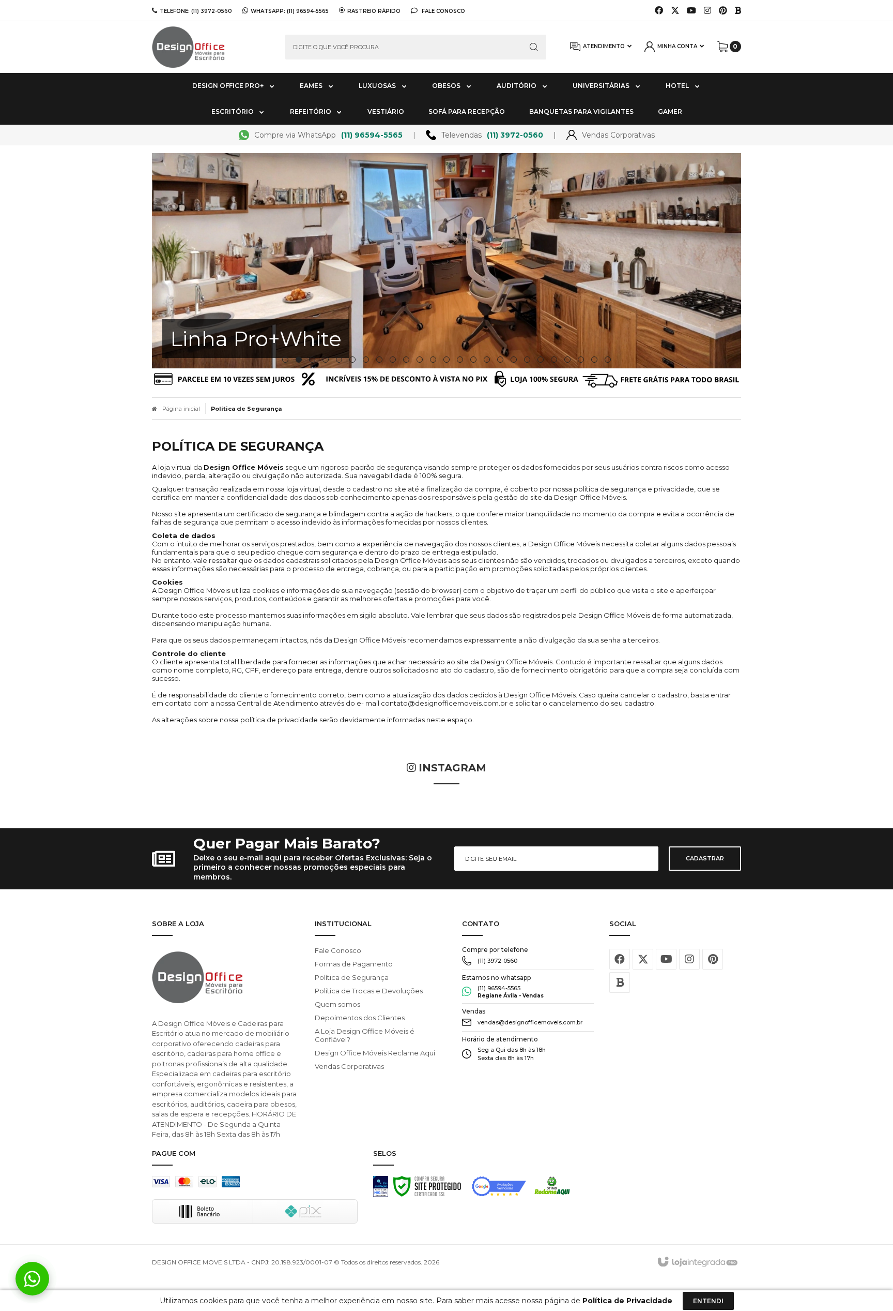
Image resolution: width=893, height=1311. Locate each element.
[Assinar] (705, 858)
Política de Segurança (352, 977)
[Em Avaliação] (381, 1189)
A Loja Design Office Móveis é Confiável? (364, 1035)
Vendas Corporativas (349, 1066)
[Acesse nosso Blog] (738, 11)
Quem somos (337, 1004)
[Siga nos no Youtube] (691, 11)
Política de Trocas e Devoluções (369, 991)
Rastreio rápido (374, 11)
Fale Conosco (442, 11)
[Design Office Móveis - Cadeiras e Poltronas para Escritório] (211, 47)
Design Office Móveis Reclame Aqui (375, 1053)
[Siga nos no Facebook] (659, 11)
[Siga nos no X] (675, 11)
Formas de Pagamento (354, 964)
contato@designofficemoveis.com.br (444, 703)
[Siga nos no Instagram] (707, 11)
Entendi (708, 1301)
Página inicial (181, 408)
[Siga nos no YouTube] (666, 959)
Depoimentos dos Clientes (360, 1018)
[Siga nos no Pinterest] (723, 11)
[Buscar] (533, 47)
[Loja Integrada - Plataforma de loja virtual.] (697, 1262)
